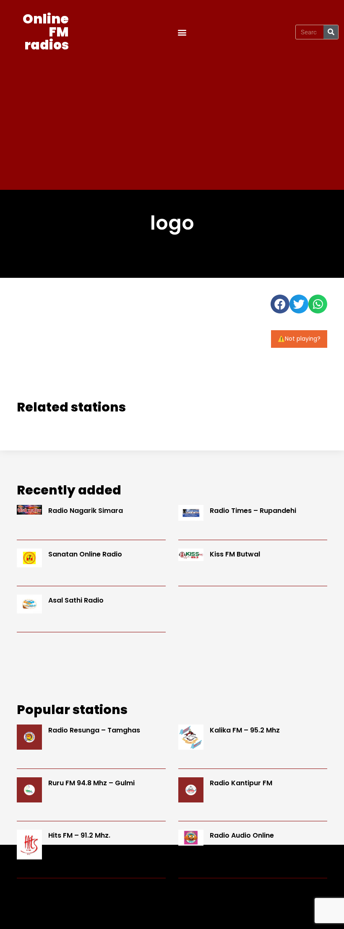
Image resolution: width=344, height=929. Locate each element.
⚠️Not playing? (299, 339)
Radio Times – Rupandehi (253, 510)
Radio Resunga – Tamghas (94, 730)
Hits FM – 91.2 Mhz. (79, 835)
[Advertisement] (172, 118)
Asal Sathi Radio (76, 600)
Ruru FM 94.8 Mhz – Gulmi (91, 783)
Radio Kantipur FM (241, 783)
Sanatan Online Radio (85, 554)
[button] (182, 32)
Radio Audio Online (242, 835)
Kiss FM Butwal (235, 554)
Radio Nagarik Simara (85, 510)
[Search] (330, 32)
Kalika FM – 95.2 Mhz (245, 730)
